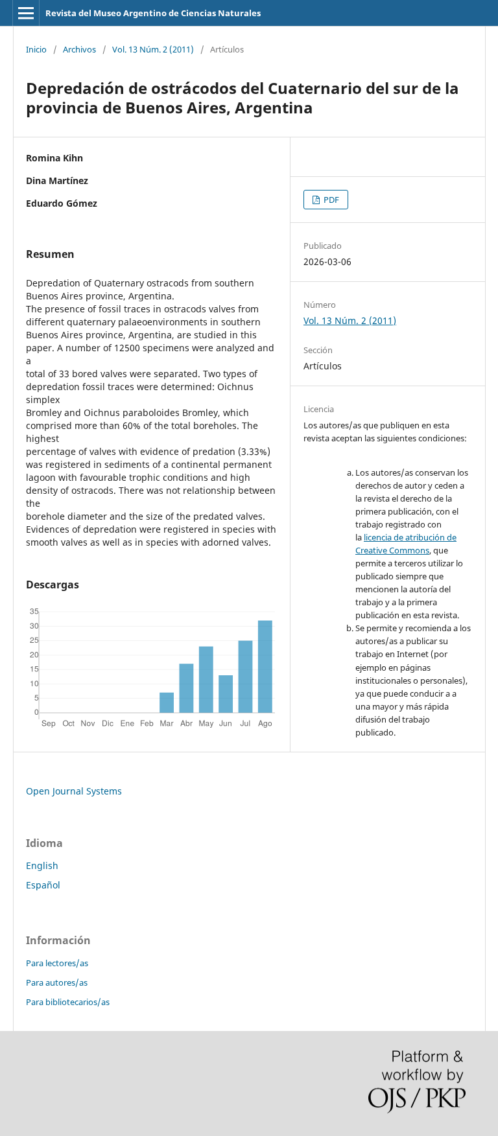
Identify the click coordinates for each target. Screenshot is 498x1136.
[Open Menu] (26, 13)
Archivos (79, 49)
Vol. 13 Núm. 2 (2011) (153, 49)
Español (43, 885)
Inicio (36, 49)
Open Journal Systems (74, 791)
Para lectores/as (57, 963)
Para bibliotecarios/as (68, 1002)
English (42, 865)
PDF (330, 199)
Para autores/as (57, 982)
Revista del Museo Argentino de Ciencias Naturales (153, 13)
